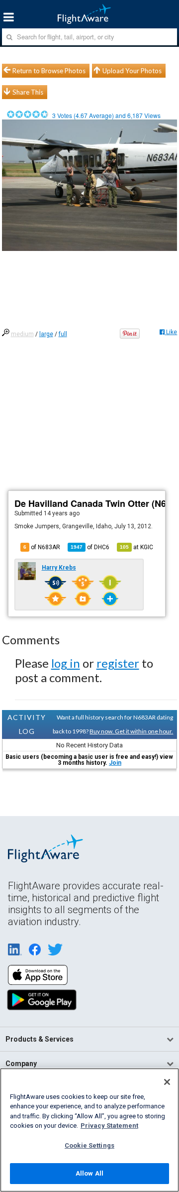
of (90, 547)
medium (22, 334)
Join (115, 762)
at (136, 547)
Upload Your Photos (132, 71)
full (63, 334)
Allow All (89, 1173)
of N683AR (41, 547)
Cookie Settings (89, 1145)
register (117, 663)
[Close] (167, 1082)
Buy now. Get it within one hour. (131, 731)
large (46, 334)
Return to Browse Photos (49, 71)
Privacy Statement (109, 1125)
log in (65, 663)
